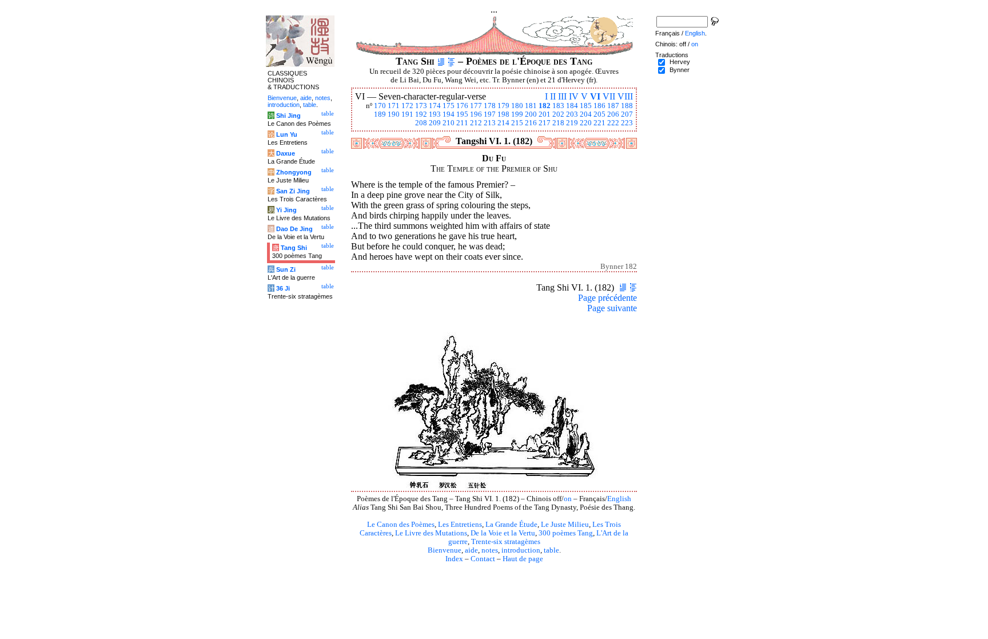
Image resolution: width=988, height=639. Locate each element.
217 (545, 123)
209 (435, 123)
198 (503, 114)
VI (595, 96)
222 (613, 123)
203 (572, 114)
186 (599, 106)
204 (586, 114)
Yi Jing (286, 210)
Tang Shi (294, 247)
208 (421, 123)
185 (586, 106)
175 (449, 106)
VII (609, 96)
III (562, 96)
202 (558, 114)
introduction (520, 550)
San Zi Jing (293, 191)
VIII (625, 96)
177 (476, 106)
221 (599, 123)
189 (380, 114)
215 (517, 123)
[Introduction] (441, 61)
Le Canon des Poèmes (401, 525)
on (568, 499)
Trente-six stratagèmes (505, 542)
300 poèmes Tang (566, 533)
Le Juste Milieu (565, 525)
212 (476, 123)
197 (490, 114)
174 (435, 106)
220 (586, 123)
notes (489, 550)
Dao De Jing (294, 228)
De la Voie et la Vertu (503, 533)
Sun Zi (286, 269)
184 (572, 106)
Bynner (680, 69)
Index (454, 559)
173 (421, 106)
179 (503, 106)
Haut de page (523, 559)
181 (531, 106)
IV (574, 96)
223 (627, 123)
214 (503, 123)
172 (407, 106)
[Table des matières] (451, 61)
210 (449, 123)
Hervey (680, 61)
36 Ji (283, 288)
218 (558, 123)
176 (462, 106)
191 (407, 114)
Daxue (285, 153)
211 (462, 123)
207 (627, 114)
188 (627, 106)
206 (613, 114)
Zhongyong (294, 172)
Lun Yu (286, 134)
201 (545, 114)
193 (435, 114)
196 (476, 114)
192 (421, 114)
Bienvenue (444, 550)
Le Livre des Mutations (431, 533)
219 (572, 123)
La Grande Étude (511, 525)
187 (613, 106)
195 (462, 114)
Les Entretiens (460, 525)
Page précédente (607, 298)
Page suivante (612, 308)
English (619, 499)
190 (394, 114)
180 (517, 106)
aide (471, 550)
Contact (483, 559)
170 (380, 106)
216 (531, 123)
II (553, 96)
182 (545, 106)
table (551, 550)
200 (531, 114)
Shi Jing (288, 115)
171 (394, 106)
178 (490, 106)
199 (517, 114)
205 (599, 114)
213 (490, 123)
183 (558, 106)
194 (449, 114)
